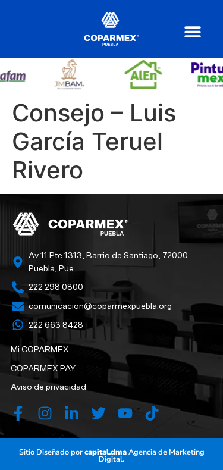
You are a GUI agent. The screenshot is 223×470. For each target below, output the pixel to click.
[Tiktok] (152, 413)
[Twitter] (98, 413)
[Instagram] (44, 413)
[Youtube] (125, 413)
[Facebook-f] (18, 413)
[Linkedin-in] (71, 413)
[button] (192, 31)
